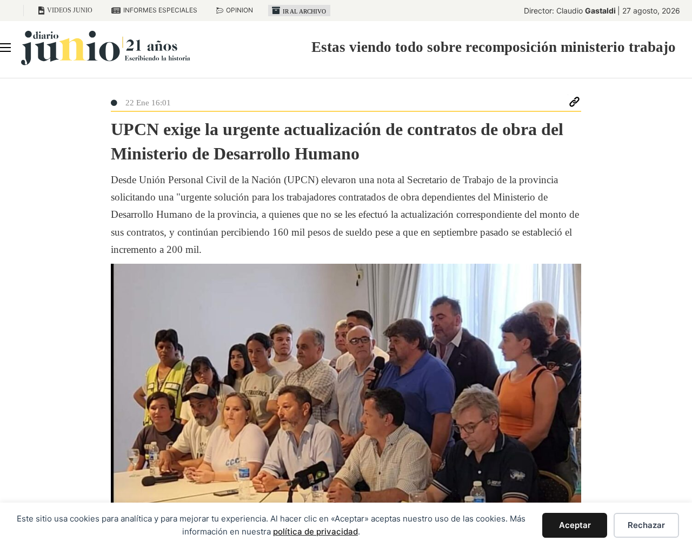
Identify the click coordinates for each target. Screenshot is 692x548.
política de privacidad (315, 531)
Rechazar (646, 525)
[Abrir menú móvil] (5, 47)
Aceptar (575, 525)
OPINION (239, 10)
